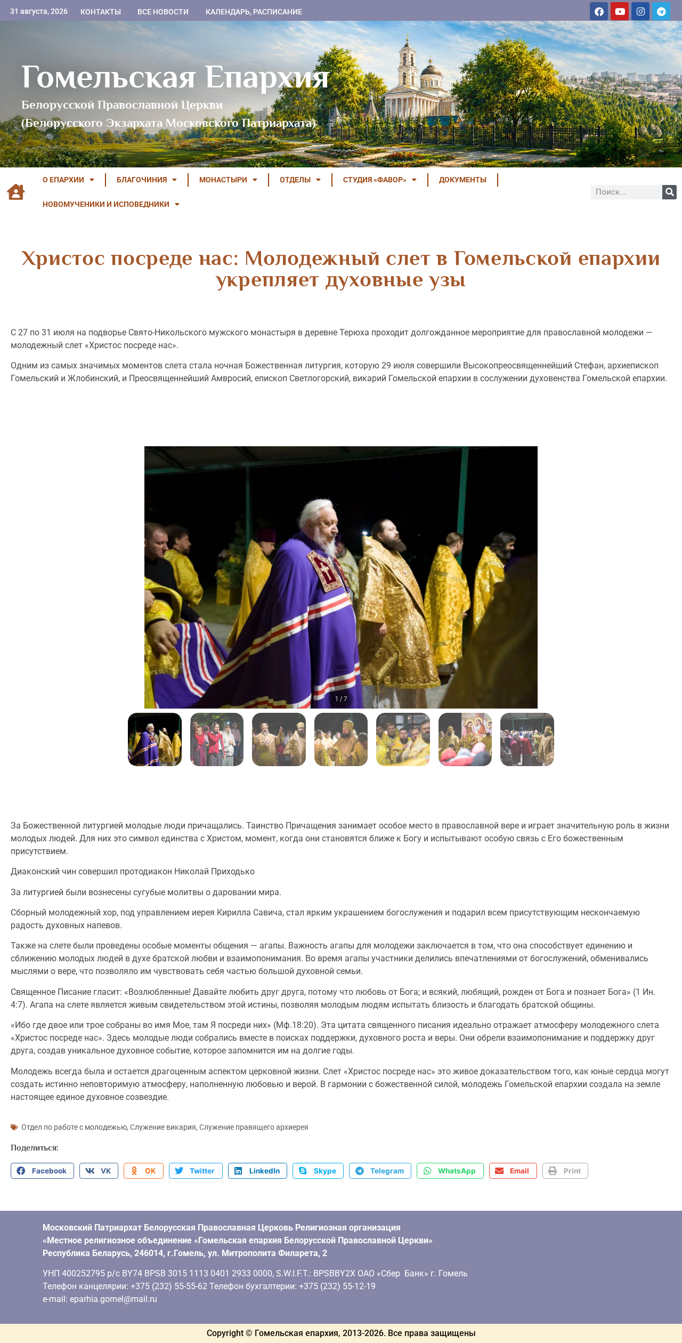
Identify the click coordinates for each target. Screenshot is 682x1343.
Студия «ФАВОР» (375, 179)
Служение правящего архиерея (253, 1127)
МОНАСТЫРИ (223, 179)
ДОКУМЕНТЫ (462, 179)
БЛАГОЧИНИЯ (142, 179)
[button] (42, 1171)
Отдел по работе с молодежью (74, 1127)
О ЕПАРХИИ (63, 179)
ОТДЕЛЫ (295, 179)
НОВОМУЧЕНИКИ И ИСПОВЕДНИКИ (106, 204)
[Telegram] (661, 11)
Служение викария (163, 1127)
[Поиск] (669, 192)
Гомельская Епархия (175, 76)
